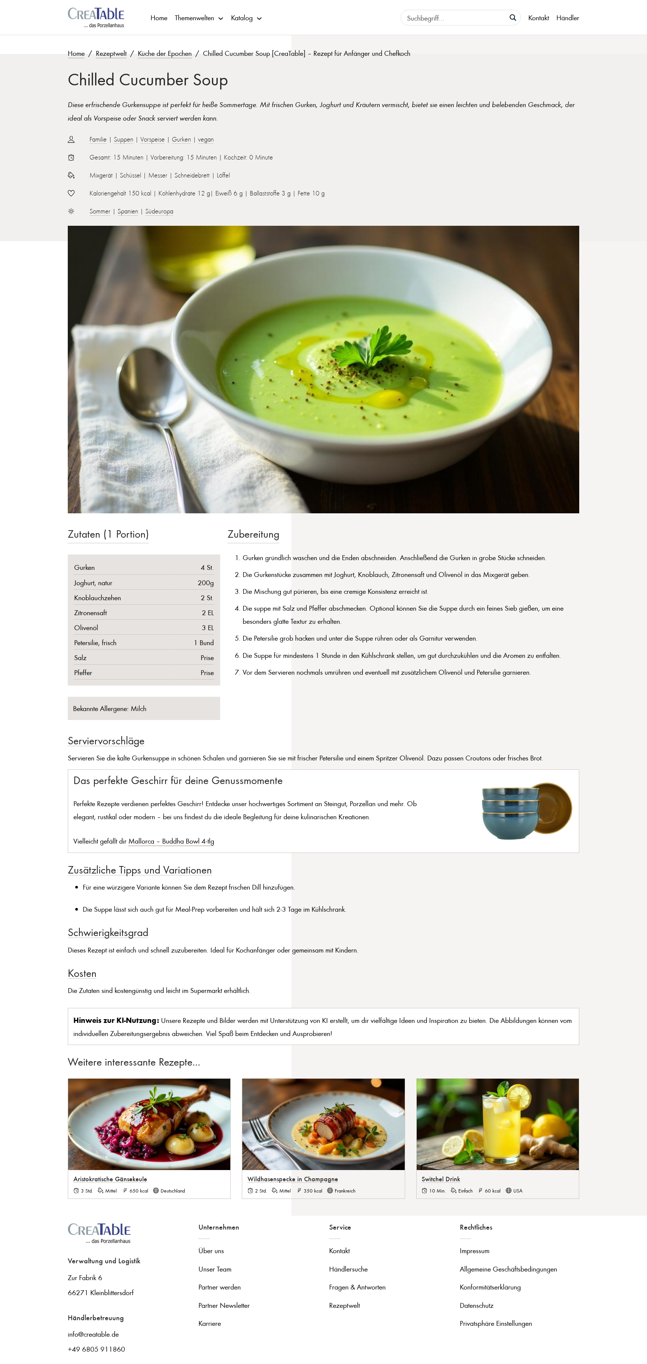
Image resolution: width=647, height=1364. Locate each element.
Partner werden (219, 1286)
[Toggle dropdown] (221, 17)
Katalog (242, 17)
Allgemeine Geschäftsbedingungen (508, 1268)
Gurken (181, 139)
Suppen (123, 139)
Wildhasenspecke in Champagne (292, 1178)
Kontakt (538, 17)
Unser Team (214, 1268)
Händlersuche (348, 1268)
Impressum (474, 1250)
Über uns (211, 1250)
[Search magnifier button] (513, 17)
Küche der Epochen (165, 53)
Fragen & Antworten (357, 1286)
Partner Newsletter (224, 1305)
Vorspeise (152, 139)
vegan (206, 139)
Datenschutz (476, 1305)
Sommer (99, 211)
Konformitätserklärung (490, 1286)
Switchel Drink (441, 1178)
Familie (98, 139)
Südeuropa (159, 211)
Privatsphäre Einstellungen (496, 1323)
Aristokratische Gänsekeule (110, 1178)
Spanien (128, 211)
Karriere (209, 1323)
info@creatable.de (93, 1334)
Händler (567, 17)
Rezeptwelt (111, 53)
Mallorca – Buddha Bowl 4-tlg (171, 840)
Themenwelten (194, 17)
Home (159, 17)
